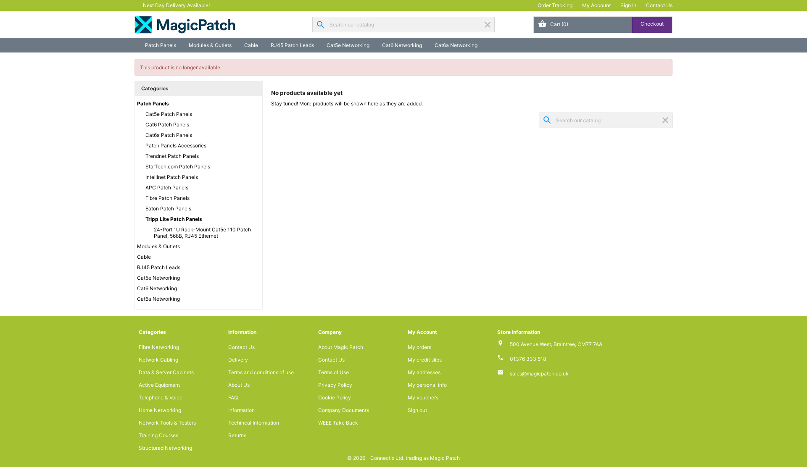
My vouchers (423, 397)
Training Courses (158, 435)
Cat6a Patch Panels (168, 135)
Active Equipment (159, 385)
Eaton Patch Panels (168, 208)
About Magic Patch (340, 347)
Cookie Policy (334, 397)
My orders (419, 347)
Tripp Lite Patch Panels (173, 219)
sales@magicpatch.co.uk (539, 373)
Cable (251, 45)
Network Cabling (158, 360)
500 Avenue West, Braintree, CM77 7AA (556, 344)
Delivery (238, 360)
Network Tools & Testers (167, 423)
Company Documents (343, 410)
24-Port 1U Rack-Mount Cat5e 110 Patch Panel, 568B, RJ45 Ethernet (202, 232)
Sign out (417, 410)
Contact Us (659, 5)
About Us (239, 385)
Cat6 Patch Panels (167, 124)
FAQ (233, 397)
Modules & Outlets (210, 45)
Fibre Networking (159, 347)
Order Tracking (555, 5)
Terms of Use (333, 372)
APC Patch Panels (166, 187)
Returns (237, 435)
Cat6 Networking (402, 45)
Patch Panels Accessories (175, 145)
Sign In (628, 5)
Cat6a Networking (456, 45)
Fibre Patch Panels (167, 198)
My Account (596, 5)
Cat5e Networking (348, 45)
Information (241, 410)
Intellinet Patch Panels (171, 177)
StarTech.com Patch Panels (177, 166)
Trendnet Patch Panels (172, 156)
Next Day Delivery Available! (176, 5)
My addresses (424, 372)
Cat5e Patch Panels (168, 114)
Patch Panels (160, 45)
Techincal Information (253, 423)
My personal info (427, 385)
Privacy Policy (335, 385)
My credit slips (425, 360)
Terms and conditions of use (261, 372)
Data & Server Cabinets (166, 372)
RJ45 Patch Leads (292, 45)
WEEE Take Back (338, 423)
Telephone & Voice (160, 397)
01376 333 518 (528, 359)
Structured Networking (165, 448)
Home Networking (160, 410)
